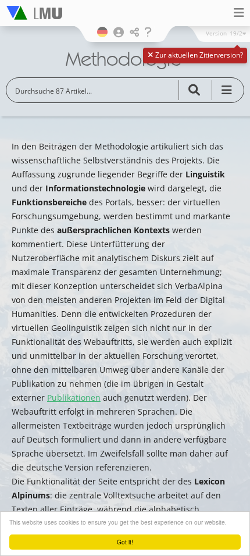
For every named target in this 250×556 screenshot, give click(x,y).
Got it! (125, 541)
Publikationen (74, 397)
